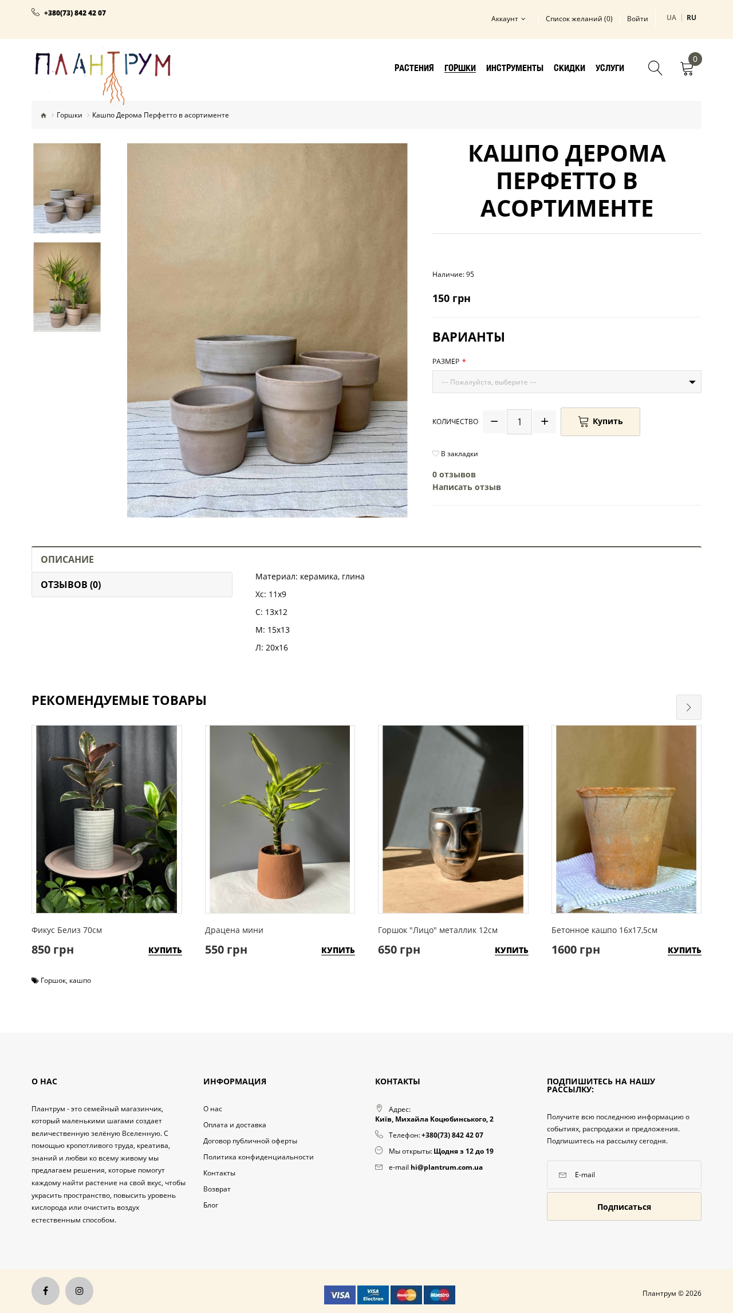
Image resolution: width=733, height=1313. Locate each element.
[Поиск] (655, 69)
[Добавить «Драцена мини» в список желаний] (277, 804)
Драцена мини (234, 929)
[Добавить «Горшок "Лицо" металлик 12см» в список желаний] (450, 804)
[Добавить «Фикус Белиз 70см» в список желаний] (104, 804)
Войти (637, 18)
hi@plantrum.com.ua (447, 1167)
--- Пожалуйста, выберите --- (489, 382)
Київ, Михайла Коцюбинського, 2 (434, 1119)
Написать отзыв (466, 486)
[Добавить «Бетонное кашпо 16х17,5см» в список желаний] (623, 804)
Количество (455, 421)
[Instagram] (79, 1291)
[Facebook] (45, 1291)
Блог (210, 1205)
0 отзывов (454, 474)
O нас (212, 1109)
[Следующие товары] (689, 707)
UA (672, 17)
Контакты (219, 1173)
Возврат (217, 1189)
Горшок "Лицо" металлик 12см (438, 929)
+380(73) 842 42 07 (75, 13)
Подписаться (624, 1206)
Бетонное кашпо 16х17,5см (604, 929)
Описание (67, 559)
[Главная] (43, 115)
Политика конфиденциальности (258, 1157)
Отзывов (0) (71, 584)
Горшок (53, 980)
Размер (445, 361)
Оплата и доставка (234, 1125)
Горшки (69, 115)
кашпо (80, 980)
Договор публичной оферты (250, 1141)
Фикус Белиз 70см (66, 929)
